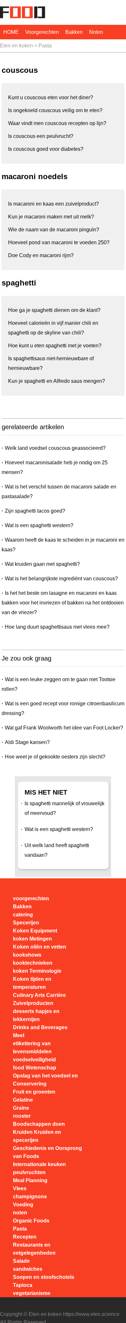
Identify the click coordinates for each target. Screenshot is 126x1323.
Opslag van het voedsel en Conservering (45, 1079)
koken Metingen (32, 939)
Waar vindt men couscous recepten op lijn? (57, 123)
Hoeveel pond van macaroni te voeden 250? (59, 242)
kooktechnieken (32, 963)
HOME (11, 32)
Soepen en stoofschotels (43, 1277)
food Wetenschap (34, 1067)
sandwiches (27, 1269)
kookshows (27, 955)
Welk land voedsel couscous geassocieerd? (55, 448)
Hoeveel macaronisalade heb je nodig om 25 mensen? (55, 467)
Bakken (74, 32)
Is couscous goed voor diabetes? (45, 149)
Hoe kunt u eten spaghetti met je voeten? (54, 345)
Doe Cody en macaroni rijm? (41, 255)
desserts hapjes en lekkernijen (36, 1015)
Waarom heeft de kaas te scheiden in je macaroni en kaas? (63, 544)
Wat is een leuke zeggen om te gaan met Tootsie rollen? (58, 684)
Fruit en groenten (34, 1092)
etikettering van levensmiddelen (32, 1047)
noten (96, 32)
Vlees (19, 1188)
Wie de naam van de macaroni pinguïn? (53, 229)
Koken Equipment (35, 930)
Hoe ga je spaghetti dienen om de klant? (54, 310)
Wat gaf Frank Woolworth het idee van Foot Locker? (64, 727)
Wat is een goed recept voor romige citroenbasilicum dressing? (63, 708)
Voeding (23, 1204)
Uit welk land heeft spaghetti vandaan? (57, 850)
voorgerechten (42, 32)
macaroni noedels (35, 176)
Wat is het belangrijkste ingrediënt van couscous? (61, 578)
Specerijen (26, 922)
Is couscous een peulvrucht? (40, 136)
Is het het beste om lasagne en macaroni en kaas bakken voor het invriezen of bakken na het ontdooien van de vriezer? (63, 602)
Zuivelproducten (33, 1003)
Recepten (25, 1237)
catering (23, 914)
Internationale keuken (39, 1164)
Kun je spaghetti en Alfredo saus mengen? (56, 381)
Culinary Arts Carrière (39, 995)
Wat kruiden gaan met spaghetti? (42, 564)
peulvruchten (29, 1172)
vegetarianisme (31, 1293)
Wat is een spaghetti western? (39, 525)
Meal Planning (30, 1180)
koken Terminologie (37, 971)
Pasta (45, 45)
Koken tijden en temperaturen (32, 983)
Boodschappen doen (39, 1124)
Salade (21, 1261)
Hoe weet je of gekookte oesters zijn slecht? (55, 756)
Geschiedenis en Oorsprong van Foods (47, 1152)
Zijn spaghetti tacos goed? (35, 511)
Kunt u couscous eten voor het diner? (50, 97)
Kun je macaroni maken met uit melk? (51, 216)
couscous (20, 70)
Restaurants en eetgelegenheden (34, 1249)
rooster (22, 1116)
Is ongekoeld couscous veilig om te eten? (55, 110)
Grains (21, 1108)
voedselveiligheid (34, 1059)
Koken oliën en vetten (39, 947)
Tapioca (22, 1285)
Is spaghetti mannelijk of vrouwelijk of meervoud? (64, 808)
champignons (30, 1196)
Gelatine (23, 1100)
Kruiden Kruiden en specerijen (37, 1136)
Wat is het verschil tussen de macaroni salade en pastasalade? (59, 491)
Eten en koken (16, 45)
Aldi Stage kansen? (27, 742)
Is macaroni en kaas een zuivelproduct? (53, 204)
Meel (18, 1035)
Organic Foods (31, 1220)
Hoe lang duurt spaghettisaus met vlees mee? (57, 627)
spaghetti (19, 282)
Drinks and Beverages (40, 1027)
